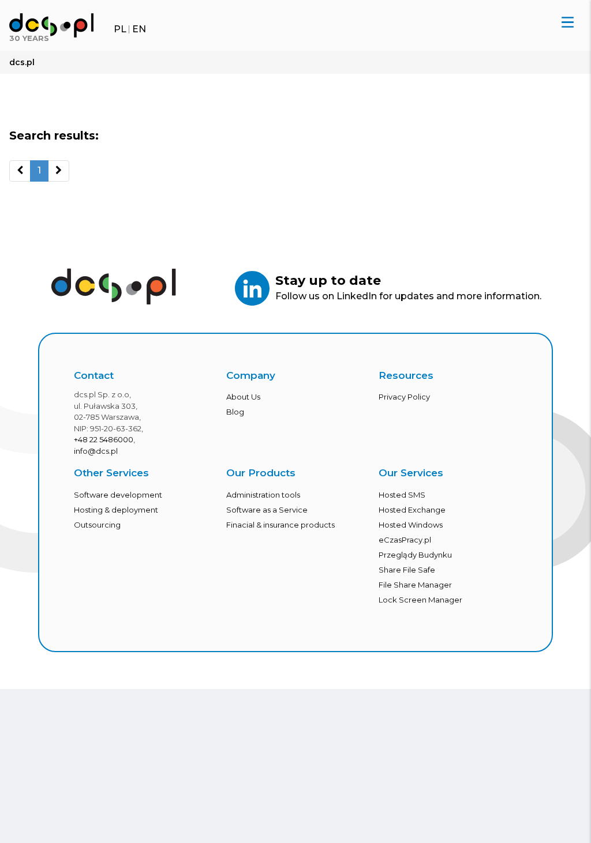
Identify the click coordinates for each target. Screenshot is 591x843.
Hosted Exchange (412, 509)
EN (139, 29)
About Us (243, 396)
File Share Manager (415, 584)
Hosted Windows (411, 524)
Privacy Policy (404, 396)
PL (120, 29)
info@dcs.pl (96, 451)
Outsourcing (97, 524)
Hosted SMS (402, 494)
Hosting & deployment (116, 509)
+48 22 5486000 (103, 439)
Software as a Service (267, 509)
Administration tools (263, 494)
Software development (118, 494)
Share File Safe (407, 569)
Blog (235, 411)
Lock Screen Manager (420, 599)
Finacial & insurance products (280, 524)
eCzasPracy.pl (405, 539)
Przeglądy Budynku (415, 554)
